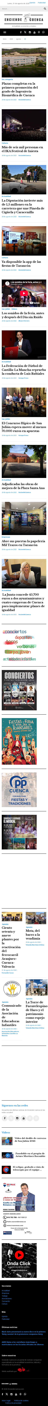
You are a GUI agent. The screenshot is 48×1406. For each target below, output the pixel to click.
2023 (11, 39)
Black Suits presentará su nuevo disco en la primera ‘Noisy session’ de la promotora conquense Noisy (23, 1333)
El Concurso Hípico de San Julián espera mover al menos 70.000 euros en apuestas (24, 427)
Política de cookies (21, 1400)
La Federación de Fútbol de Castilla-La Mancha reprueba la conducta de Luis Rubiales (24, 369)
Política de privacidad (13, 1403)
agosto (18, 39)
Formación (6, 1301)
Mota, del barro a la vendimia (33, 934)
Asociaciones (7, 1298)
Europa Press (23, 378)
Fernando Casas (8, 973)
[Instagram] (17, 1118)
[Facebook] (5, 1118)
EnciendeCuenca (25, 100)
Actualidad (6, 196)
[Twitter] (11, 1118)
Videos (14, 309)
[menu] (5, 32)
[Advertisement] (24, 881)
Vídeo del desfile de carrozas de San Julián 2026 (30, 1139)
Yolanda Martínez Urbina (35, 945)
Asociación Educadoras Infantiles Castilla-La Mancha (10, 1033)
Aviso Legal (6, 1400)
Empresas (6, 537)
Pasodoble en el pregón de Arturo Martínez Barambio (30, 1155)
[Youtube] (24, 1118)
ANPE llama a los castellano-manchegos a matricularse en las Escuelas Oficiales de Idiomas (23, 1343)
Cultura (5, 143)
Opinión (32, 3)
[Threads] (30, 1118)
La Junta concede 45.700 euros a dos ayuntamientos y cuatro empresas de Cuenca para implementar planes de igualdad (23, 602)
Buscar (45, 8)
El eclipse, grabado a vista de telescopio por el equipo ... (28, 1168)
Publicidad (41, 3)
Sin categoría (7, 79)
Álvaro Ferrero (24, 321)
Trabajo (5, 1296)
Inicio (5, 39)
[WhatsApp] (36, 1118)
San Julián (6, 309)
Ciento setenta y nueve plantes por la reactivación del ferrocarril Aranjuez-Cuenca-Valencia (11, 947)
